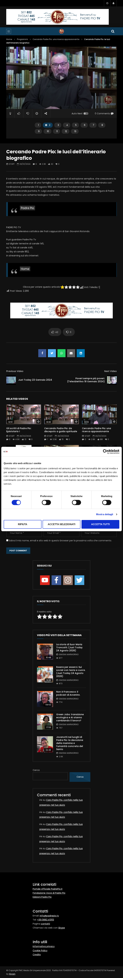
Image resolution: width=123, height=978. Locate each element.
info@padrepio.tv (49, 915)
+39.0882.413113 (45, 919)
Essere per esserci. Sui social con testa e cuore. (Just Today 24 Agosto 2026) (70, 671)
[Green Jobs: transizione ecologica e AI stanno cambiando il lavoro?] (45, 722)
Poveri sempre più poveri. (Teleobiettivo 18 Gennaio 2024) (86, 380)
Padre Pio (27, 208)
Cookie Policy (40, 950)
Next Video (110, 371)
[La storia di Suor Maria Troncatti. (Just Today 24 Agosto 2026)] (45, 652)
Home (9, 39)
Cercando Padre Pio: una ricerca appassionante (56, 39)
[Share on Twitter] (52, 353)
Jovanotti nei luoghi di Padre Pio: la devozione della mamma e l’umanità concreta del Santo (69, 743)
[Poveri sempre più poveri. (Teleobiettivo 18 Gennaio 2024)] (112, 380)
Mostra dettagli (104, 514)
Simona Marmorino (68, 654)
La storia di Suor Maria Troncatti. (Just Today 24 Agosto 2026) (69, 647)
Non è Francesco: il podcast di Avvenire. (68, 693)
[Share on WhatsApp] (61, 353)
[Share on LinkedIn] (81, 353)
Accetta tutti (100, 524)
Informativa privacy (44, 946)
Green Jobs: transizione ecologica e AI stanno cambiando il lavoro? (70, 717)
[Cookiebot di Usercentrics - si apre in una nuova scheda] (105, 451)
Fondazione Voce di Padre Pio (49, 893)
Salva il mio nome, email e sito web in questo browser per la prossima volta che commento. (60, 540)
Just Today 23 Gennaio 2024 (35, 379)
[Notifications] (113, 3)
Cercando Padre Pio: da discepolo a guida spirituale (60, 430)
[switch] (46, 502)
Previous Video (14, 371)
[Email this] (71, 353)
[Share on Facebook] (42, 353)
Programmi (22, 39)
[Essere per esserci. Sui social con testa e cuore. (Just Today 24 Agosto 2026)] (45, 674)
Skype (61, 927)
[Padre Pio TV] (61, 31)
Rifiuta (22, 524)
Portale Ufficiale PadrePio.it (47, 889)
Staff (12, 164)
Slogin (12, 974)
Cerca (36, 770)
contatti (45, 923)
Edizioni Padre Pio (42, 897)
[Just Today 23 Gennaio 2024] (11, 380)
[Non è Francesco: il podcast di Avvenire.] (45, 699)
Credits (37, 954)
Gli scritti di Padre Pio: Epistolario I (18, 430)
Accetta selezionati (61, 524)
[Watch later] (107, 3)
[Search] (113, 31)
